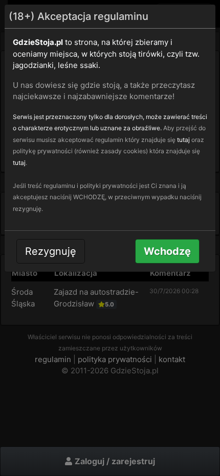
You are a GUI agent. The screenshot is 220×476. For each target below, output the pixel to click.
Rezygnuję (50, 251)
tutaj (183, 140)
